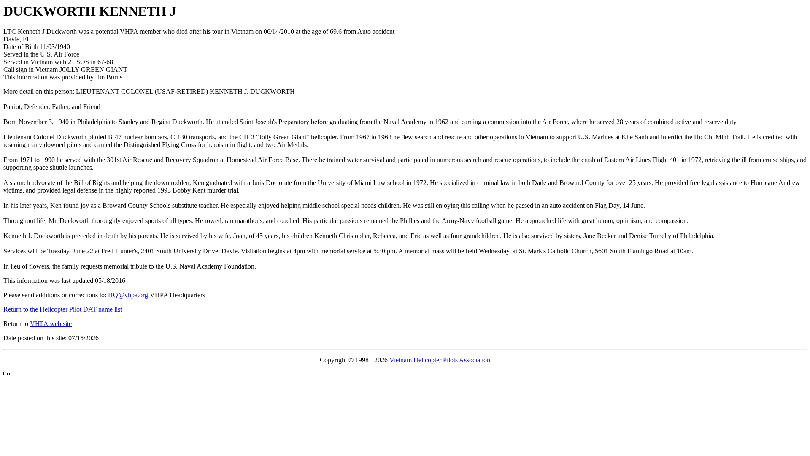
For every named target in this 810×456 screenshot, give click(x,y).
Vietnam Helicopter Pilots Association (439, 360)
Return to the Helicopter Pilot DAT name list (62, 309)
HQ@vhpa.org (128, 295)
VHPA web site (51, 323)
